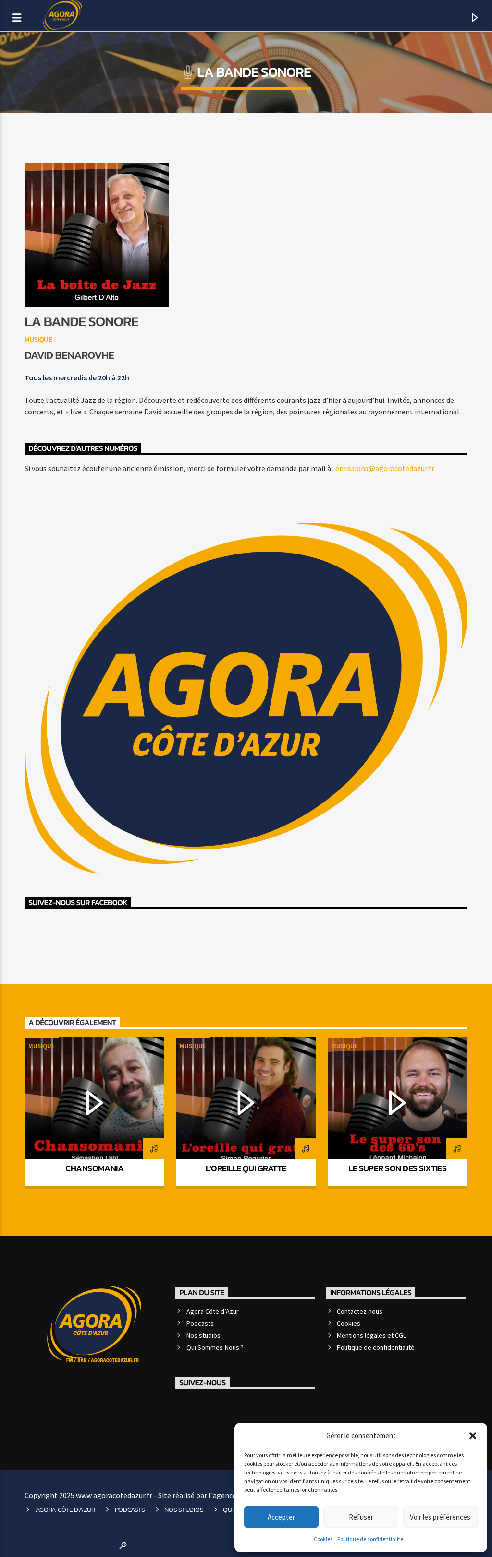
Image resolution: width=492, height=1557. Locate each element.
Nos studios (203, 1335)
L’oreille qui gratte (246, 1168)
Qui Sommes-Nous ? (215, 1347)
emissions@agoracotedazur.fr (384, 468)
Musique (41, 1046)
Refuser (361, 1517)
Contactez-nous (359, 1311)
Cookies (323, 1539)
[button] (473, 1435)
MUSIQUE (38, 339)
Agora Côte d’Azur (212, 1311)
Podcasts (200, 1323)
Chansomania (94, 1168)
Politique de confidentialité (370, 1539)
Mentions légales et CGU (372, 1335)
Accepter (281, 1517)
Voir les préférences (440, 1517)
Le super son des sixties (397, 1168)
